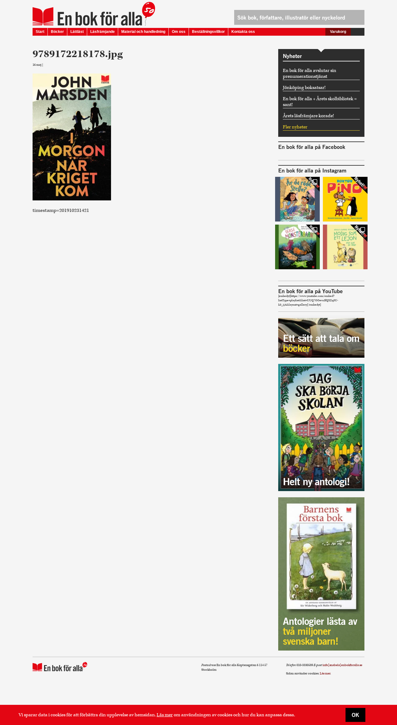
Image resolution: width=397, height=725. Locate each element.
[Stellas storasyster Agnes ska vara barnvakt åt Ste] (297, 199)
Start (40, 31)
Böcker (57, 31)
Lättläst (77, 31)
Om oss (178, 31)
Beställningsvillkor (208, 31)
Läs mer (165, 715)
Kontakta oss (243, 31)
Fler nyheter (295, 127)
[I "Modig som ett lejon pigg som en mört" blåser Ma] (345, 247)
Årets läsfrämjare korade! (308, 116)
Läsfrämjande (102, 31)
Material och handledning (143, 31)
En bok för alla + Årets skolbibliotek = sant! (320, 102)
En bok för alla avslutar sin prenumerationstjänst (309, 73)
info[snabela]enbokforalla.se (342, 665)
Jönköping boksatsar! (304, 88)
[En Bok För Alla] (87, 16)
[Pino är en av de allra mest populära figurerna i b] (345, 199)
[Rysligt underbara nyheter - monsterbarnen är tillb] (297, 247)
